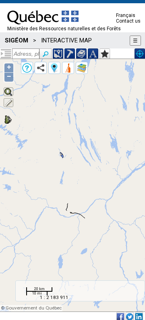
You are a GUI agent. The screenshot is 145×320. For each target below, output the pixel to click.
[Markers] (54, 68)
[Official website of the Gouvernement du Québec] (43, 27)
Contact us (128, 21)
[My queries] (68, 68)
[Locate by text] (93, 53)
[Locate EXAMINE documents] (81, 53)
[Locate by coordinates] (58, 53)
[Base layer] (82, 68)
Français (125, 15)
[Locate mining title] (69, 53)
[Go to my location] (140, 53)
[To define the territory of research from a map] (104, 53)
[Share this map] (41, 68)
